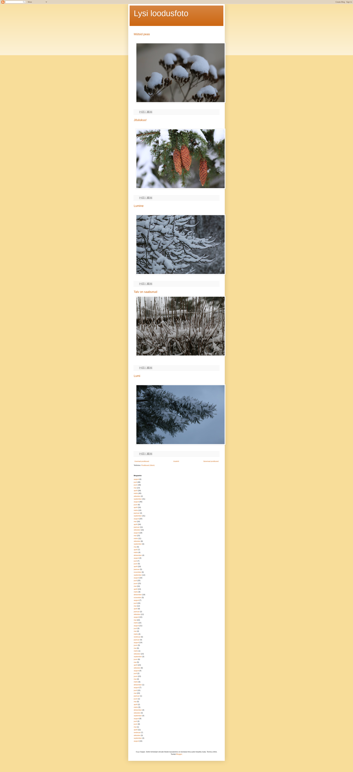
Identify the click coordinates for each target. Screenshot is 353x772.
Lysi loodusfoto (161, 13)
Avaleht (176, 461)
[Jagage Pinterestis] (151, 112)
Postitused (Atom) (148, 465)
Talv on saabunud (145, 292)
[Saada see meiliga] (140, 112)
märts (136, 493)
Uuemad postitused (141, 461)
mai (135, 488)
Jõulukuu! (140, 120)
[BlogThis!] (143, 112)
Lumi (137, 376)
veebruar (137, 637)
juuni (135, 485)
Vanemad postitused (211, 461)
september (138, 499)
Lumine (139, 206)
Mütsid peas (142, 34)
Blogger (179, 754)
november (137, 572)
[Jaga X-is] (145, 112)
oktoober (137, 496)
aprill (135, 491)
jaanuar (137, 513)
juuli (135, 482)
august (136, 479)
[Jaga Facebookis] (148, 112)
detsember (138, 555)
